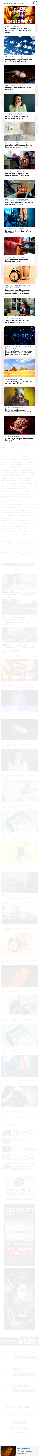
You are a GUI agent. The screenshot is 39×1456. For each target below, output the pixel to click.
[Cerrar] (37, 1449)
